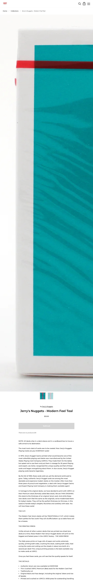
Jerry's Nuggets (47, 406)
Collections (14, 11)
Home (5, 11)
